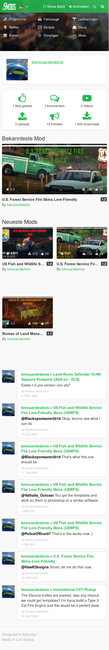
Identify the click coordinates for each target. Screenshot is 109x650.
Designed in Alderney (19, 634)
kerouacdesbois (47, 62)
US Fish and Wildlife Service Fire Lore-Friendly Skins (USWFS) (61, 410)
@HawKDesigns (35, 566)
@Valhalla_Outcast (37, 495)
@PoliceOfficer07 (36, 533)
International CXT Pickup (74, 589)
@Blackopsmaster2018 (41, 418)
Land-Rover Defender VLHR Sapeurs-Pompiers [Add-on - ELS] (61, 377)
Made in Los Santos (18, 639)
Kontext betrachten (37, 391)
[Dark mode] (94, 6)
